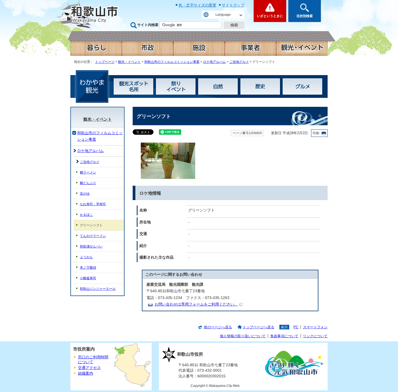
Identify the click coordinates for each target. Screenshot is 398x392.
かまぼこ (86, 215)
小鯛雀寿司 (88, 278)
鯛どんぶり (88, 183)
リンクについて (315, 336)
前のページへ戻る (218, 327)
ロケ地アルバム (214, 62)
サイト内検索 (147, 25)
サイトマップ (233, 5)
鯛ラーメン (88, 172)
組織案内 (85, 373)
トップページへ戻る (258, 327)
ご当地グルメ (239, 62)
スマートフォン (315, 327)
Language (223, 15)
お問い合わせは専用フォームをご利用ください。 (196, 304)
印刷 (316, 133)
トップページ (105, 62)
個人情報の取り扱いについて (243, 336)
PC (295, 327)
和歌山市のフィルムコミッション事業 (172, 62)
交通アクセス (89, 368)
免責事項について (284, 336)
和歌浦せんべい (91, 246)
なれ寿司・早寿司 (93, 204)
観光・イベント (129, 62)
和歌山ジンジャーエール (98, 289)
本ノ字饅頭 (88, 267)
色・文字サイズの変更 (197, 5)
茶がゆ (85, 193)
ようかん (86, 257)
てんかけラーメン (93, 236)
